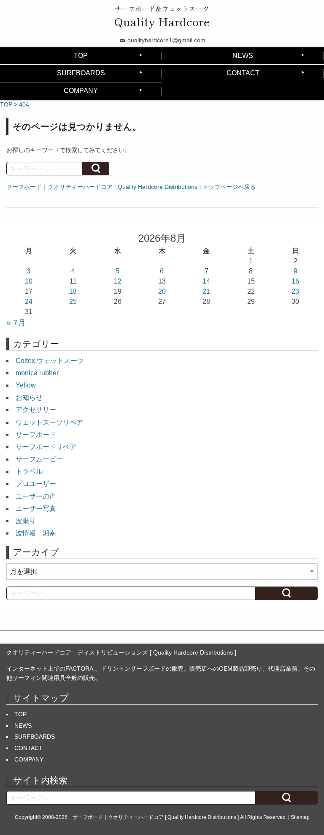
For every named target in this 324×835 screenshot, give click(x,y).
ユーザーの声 (36, 496)
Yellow (26, 385)
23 (295, 291)
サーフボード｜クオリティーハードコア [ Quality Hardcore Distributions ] (156, 817)
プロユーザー (36, 483)
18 (73, 291)
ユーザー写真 (36, 508)
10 (28, 281)
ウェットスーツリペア (49, 422)
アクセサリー (36, 409)
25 (73, 301)
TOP (81, 55)
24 (28, 301)
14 (206, 281)
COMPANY (81, 90)
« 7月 (16, 322)
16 (295, 281)
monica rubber (37, 373)
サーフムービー (39, 459)
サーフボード (36, 434)
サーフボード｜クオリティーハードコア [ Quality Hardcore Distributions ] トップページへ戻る (131, 186)
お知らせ (29, 397)
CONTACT (243, 72)
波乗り (26, 520)
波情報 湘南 (36, 533)
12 (118, 281)
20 (162, 291)
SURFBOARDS (81, 72)
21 (206, 291)
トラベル (29, 471)
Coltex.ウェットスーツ (50, 360)
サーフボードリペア (46, 446)
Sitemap (300, 817)
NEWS (242, 55)
